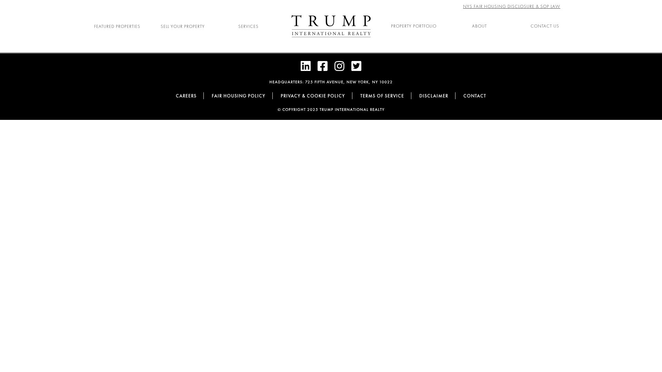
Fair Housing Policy (238, 96)
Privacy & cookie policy (313, 96)
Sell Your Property (183, 26)
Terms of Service (382, 96)
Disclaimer (433, 96)
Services (248, 26)
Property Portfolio (414, 26)
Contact (474, 96)
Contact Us (545, 26)
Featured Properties (117, 26)
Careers (186, 96)
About (479, 26)
